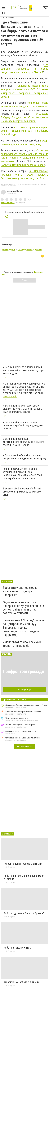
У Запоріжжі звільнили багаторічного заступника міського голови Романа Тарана (23, 442)
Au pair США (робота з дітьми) (21, 982)
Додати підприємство (24, 746)
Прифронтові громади (23, 671)
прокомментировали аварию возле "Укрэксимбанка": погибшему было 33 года (24, 131)
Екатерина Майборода (14, 191)
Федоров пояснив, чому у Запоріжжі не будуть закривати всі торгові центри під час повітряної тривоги (23, 607)
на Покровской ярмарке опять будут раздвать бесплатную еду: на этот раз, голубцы (24, 174)
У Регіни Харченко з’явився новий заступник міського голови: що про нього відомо (23, 370)
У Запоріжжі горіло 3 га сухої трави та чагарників (22, 644)
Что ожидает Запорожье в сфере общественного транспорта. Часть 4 (24, 68)
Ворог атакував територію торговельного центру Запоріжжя (20, 591)
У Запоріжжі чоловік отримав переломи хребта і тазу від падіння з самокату (24, 425)
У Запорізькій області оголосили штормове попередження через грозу (24, 457)
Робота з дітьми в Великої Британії (24, 913)
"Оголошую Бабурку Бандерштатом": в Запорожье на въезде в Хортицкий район (24, 117)
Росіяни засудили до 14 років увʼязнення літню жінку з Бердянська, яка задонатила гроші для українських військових (23, 473)
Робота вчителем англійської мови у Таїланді (24, 877)
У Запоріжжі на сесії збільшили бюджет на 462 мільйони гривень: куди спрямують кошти (23, 408)
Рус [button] (45, 8)
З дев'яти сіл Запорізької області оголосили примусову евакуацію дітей (22, 491)
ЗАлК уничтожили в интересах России (23, 165)
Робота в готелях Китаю (17, 947)
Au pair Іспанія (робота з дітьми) (23, 863)
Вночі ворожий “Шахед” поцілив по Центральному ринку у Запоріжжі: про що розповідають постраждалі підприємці (24, 627)
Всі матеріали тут (24, 689)
